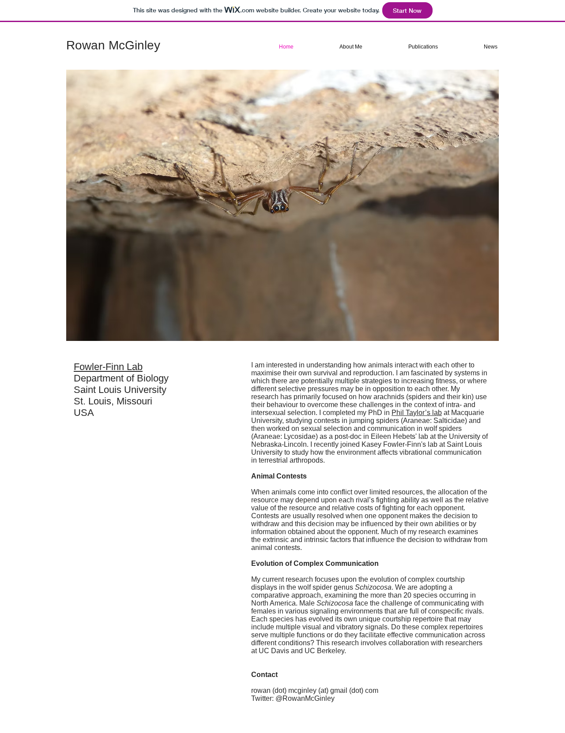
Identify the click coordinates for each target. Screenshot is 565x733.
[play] (477, 333)
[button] (282, 205)
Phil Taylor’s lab (417, 412)
